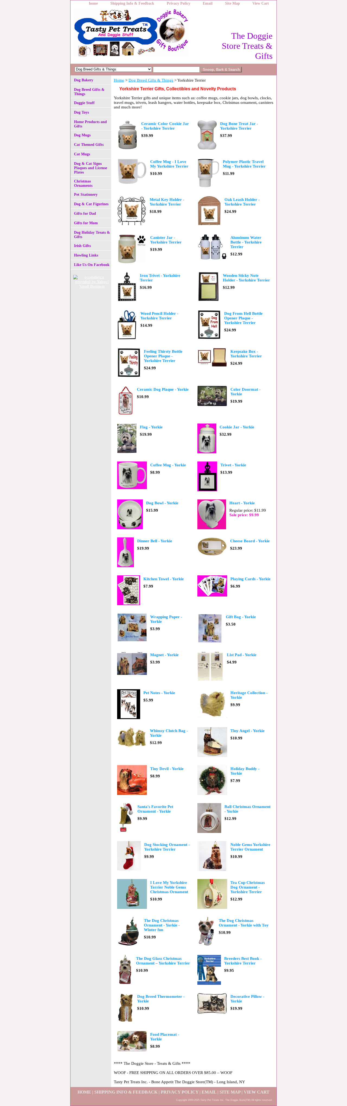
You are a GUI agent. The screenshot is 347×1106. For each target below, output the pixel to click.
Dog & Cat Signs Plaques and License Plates (90, 168)
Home (119, 80)
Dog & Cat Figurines (91, 204)
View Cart (260, 3)
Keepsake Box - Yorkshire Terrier (246, 353)
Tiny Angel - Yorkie (247, 731)
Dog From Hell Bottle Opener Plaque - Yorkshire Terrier (243, 318)
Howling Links (86, 255)
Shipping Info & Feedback (132, 3)
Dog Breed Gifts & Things (150, 80)
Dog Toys (81, 112)
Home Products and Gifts (90, 124)
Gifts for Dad (85, 213)
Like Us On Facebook (92, 265)
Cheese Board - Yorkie (250, 541)
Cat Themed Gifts (89, 145)
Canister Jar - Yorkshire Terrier (166, 239)
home (93, 3)
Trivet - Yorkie (233, 465)
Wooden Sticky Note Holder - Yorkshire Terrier (246, 277)
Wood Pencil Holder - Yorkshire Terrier (159, 315)
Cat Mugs (82, 154)
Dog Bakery (83, 80)
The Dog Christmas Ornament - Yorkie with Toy (244, 922)
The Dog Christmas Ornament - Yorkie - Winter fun (162, 925)
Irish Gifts (82, 246)
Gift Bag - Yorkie (241, 617)
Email (208, 3)
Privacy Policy (178, 3)
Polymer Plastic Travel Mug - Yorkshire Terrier (244, 163)
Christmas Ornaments (83, 183)
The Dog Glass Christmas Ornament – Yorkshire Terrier (163, 960)
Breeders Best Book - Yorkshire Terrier (243, 960)
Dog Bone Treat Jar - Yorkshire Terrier (239, 125)
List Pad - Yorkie (241, 655)
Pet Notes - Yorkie (159, 693)
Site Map (232, 3)
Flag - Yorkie (151, 427)
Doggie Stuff (84, 103)
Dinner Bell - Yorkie (154, 541)
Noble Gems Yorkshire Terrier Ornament (250, 846)
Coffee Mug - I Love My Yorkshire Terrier (169, 163)
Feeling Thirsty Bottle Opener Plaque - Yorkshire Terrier (163, 356)
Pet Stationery (86, 195)
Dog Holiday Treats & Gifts (92, 234)
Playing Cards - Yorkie (250, 579)
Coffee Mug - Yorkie (168, 465)
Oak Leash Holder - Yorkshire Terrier (242, 201)
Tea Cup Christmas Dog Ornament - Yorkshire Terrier (247, 887)
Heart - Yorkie (242, 503)
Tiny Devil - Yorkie (167, 769)
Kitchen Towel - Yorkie (163, 579)
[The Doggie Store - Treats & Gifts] (138, 34)
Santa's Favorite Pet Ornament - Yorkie (155, 808)
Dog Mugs (82, 135)
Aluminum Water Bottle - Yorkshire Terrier (246, 242)
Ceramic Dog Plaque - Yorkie (163, 389)
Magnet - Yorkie (164, 655)
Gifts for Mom (86, 223)
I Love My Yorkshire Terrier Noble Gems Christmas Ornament (169, 887)
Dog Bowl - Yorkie (162, 503)
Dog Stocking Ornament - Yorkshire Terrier (167, 846)
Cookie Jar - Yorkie (237, 427)
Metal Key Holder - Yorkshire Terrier (167, 201)
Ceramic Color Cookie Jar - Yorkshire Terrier (165, 125)
